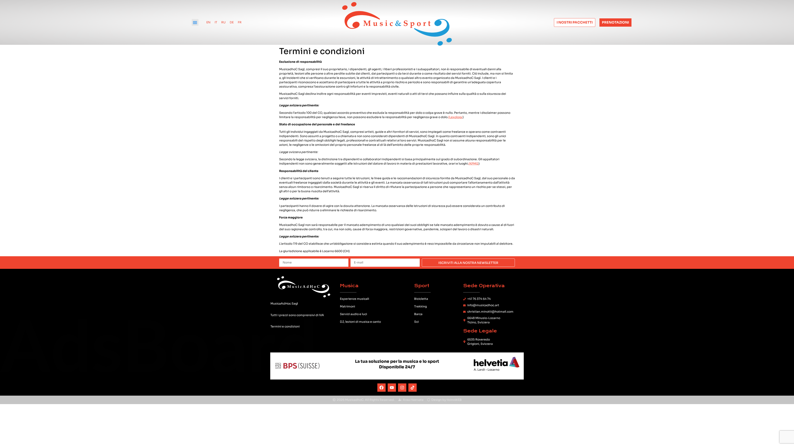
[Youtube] (392, 387)
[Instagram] (402, 387)
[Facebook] (381, 387)
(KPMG (473, 163)
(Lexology (455, 117)
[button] (195, 22)
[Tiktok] (412, 387)
